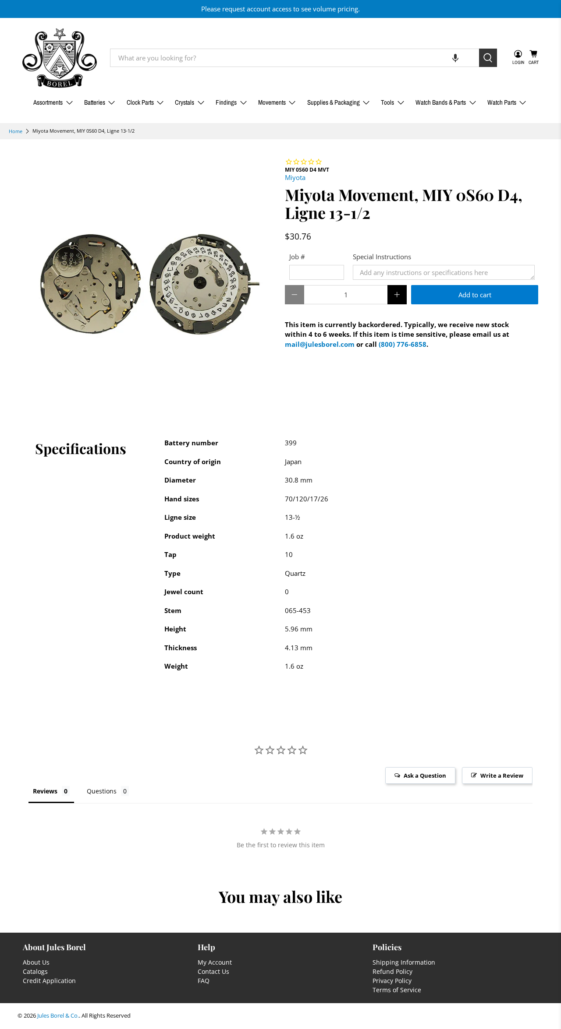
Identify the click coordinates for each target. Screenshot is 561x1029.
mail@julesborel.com (320, 344)
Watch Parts (501, 102)
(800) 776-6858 (402, 344)
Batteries (94, 102)
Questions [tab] (102, 791)
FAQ (203, 980)
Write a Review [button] (501, 775)
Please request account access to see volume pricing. (280, 8)
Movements (272, 102)
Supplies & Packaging (333, 102)
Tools (387, 102)
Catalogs (35, 971)
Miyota (295, 177)
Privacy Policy (392, 980)
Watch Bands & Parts (440, 102)
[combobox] (294, 58)
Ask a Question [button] (425, 775)
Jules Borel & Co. (58, 1015)
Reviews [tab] (45, 791)
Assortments (48, 102)
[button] (455, 58)
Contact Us (213, 971)
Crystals (184, 102)
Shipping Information (404, 962)
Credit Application (49, 980)
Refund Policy (392, 971)
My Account (215, 962)
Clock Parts (140, 102)
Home (15, 131)
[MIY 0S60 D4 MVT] (149, 284)
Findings (226, 102)
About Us (36, 962)
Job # (297, 256)
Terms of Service (397, 990)
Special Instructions (382, 256)
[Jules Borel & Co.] (59, 58)
